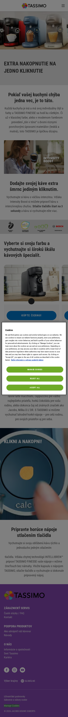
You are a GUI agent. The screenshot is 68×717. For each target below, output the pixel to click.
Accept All (35, 387)
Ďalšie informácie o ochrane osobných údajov (27, 360)
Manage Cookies (34, 369)
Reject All (35, 378)
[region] (34, 358)
